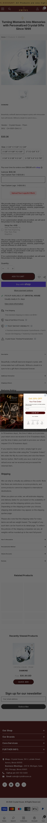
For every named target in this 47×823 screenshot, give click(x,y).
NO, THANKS (35, 416)
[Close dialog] (45, 395)
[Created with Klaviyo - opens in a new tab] (23, 429)
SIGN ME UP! (35, 412)
